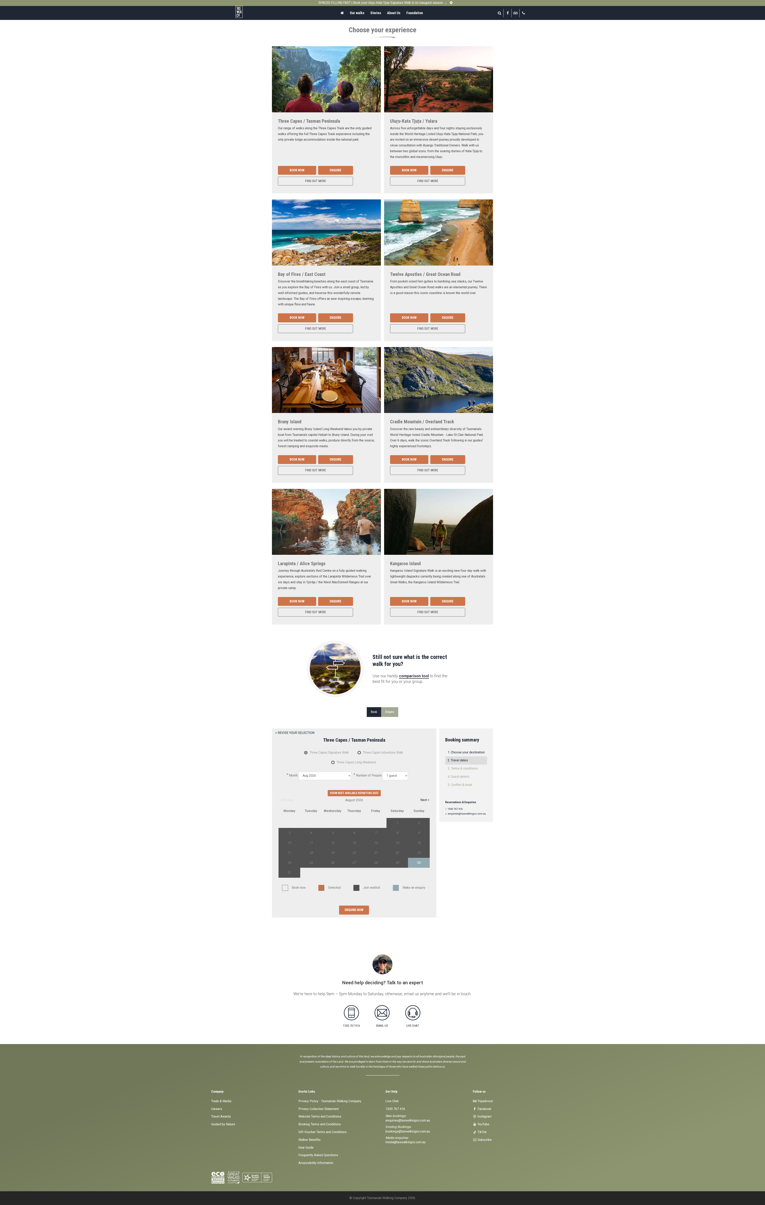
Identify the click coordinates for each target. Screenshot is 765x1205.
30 (419, 863)
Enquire (335, 170)
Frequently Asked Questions (318, 1155)
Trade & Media (221, 1101)
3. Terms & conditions (463, 768)
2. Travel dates (458, 760)
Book (374, 712)
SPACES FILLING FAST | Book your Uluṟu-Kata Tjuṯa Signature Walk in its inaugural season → (382, 3)
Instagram (484, 1116)
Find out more (315, 181)
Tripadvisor (485, 1101)
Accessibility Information (315, 1163)
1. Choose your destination (466, 752)
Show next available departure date (354, 793)
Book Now (297, 170)
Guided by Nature (223, 1124)
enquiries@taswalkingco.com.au (467, 813)
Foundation (414, 13)
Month (293, 775)
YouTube (483, 1124)
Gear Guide (306, 1147)
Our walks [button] (357, 13)
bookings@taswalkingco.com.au (407, 1131)
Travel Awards (221, 1116)
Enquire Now (354, 910)
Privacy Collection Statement (318, 1109)
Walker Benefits (309, 1140)
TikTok (482, 1132)
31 (289, 873)
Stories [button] (375, 13)
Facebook (484, 1109)
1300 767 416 (455, 808)
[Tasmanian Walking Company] (250, 12)
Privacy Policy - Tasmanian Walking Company (329, 1101)
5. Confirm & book (460, 785)
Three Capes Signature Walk (329, 752)
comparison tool (414, 676)
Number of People (369, 775)
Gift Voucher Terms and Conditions (322, 1132)
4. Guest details (458, 776)
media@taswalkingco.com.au (405, 1142)
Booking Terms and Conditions (319, 1124)
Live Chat (391, 1101)
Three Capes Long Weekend (356, 762)
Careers (216, 1109)
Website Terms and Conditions (319, 1116)
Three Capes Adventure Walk (383, 752)
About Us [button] (393, 13)
